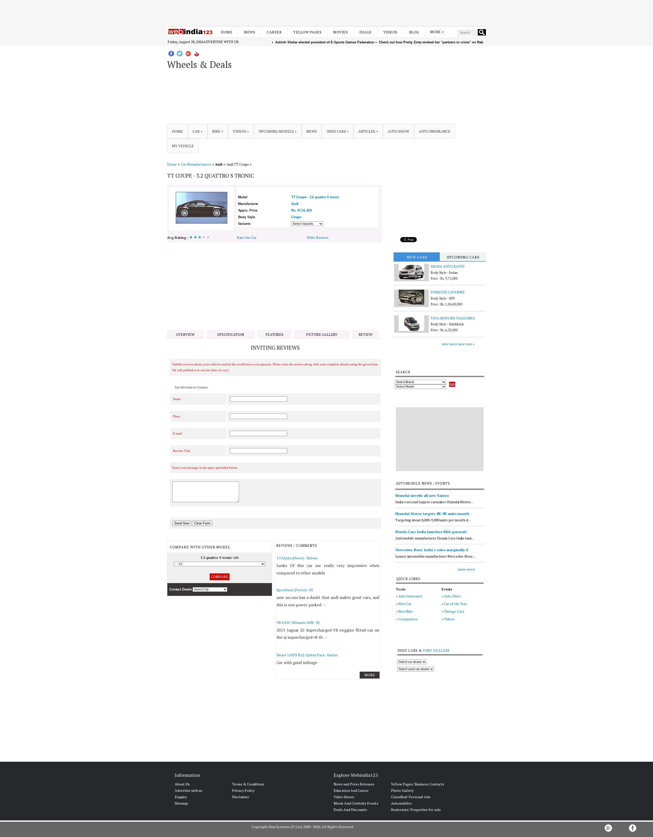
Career (274, 32)
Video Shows (344, 796)
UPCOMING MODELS (276, 131)
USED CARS (336, 131)
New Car (404, 603)
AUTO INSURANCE (434, 131)
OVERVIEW (185, 334)
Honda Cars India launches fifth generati (431, 531)
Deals (365, 32)
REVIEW (365, 334)
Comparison (408, 619)
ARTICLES (366, 131)
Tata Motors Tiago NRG (453, 318)
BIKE (216, 131)
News (249, 32)
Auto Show (452, 596)
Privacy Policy (243, 790)
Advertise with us (221, 41)
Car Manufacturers (196, 164)
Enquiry (181, 796)
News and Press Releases (354, 784)
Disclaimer (240, 796)
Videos (390, 32)
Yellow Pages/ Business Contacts (417, 784)
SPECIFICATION (230, 334)
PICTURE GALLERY (322, 334)
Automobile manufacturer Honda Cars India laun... (434, 538)
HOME (177, 131)
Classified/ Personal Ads (410, 796)
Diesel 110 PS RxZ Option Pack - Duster (307, 655)
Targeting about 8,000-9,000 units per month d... (432, 520)
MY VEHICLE (183, 145)
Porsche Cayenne (448, 292)
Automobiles (401, 803)
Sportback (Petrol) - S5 (295, 589)
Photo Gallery (402, 790)
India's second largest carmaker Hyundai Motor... (433, 501)
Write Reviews (318, 237)
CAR (196, 131)
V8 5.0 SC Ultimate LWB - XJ (298, 622)
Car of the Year (455, 603)
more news (466, 569)
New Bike (405, 611)
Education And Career (351, 790)
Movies (340, 32)
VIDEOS (239, 131)
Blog (414, 32)
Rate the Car (247, 237)
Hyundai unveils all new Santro (422, 495)
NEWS (311, 131)
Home (226, 32)
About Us (182, 784)
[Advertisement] (326, 12)
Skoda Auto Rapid (447, 266)
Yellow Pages (307, 32)
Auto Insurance (410, 596)
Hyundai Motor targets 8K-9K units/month (432, 513)
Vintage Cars (454, 611)
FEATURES (274, 334)
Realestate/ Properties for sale (416, 809)
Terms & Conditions (248, 784)
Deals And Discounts (350, 809)
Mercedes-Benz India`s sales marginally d (431, 549)
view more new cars (457, 343)
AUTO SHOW (398, 131)
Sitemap (181, 803)
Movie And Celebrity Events (356, 803)
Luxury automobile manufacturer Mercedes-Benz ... (435, 556)
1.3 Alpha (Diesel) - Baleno (297, 558)
